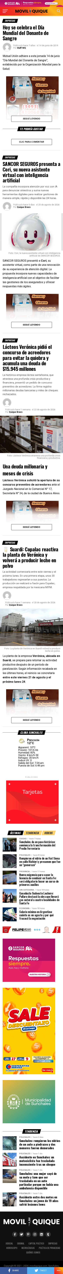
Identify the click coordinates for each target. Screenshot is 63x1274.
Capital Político (36, 1243)
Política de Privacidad (49, 1248)
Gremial (20, 1243)
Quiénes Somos (33, 1252)
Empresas (52, 1243)
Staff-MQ (21, 48)
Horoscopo (11, 1248)
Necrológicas (28, 1248)
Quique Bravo (24, 207)
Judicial (9, 1243)
